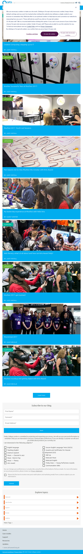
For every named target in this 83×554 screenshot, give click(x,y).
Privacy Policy (18, 552)
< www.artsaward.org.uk (67, 2)
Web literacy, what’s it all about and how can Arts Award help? (28, 253)
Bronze (7, 513)
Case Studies (8, 502)
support (7, 224)
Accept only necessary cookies (68, 34)
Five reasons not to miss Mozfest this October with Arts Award (28, 170)
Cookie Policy (31, 26)
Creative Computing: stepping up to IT (19, 44)
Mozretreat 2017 (10, 337)
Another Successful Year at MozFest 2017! (20, 86)
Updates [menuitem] (5, 544)
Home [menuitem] (4, 530)
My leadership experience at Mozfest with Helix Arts (24, 212)
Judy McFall (12, 50)
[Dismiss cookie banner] (76, 7)
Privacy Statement (46, 26)
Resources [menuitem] (6, 540)
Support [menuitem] (5, 537)
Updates (7, 57)
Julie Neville (12, 342)
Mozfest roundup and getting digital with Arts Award (25, 379)
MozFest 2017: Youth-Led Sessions (17, 128)
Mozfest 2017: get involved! (15, 295)
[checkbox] (41, 456)
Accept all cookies (49, 34)
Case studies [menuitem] (6, 533)
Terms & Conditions (8, 552)
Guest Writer (12, 217)
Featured (7, 497)
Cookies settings (32, 34)
